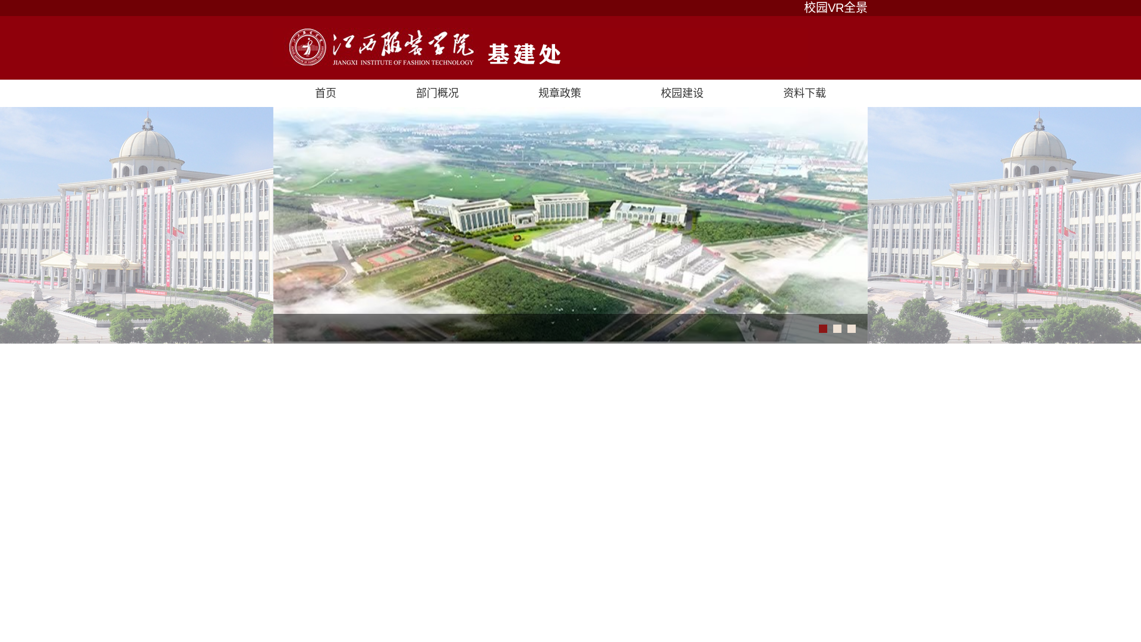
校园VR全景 (836, 7)
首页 (325, 93)
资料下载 (804, 93)
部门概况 (437, 93)
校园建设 (682, 93)
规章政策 (559, 93)
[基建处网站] (570, 48)
